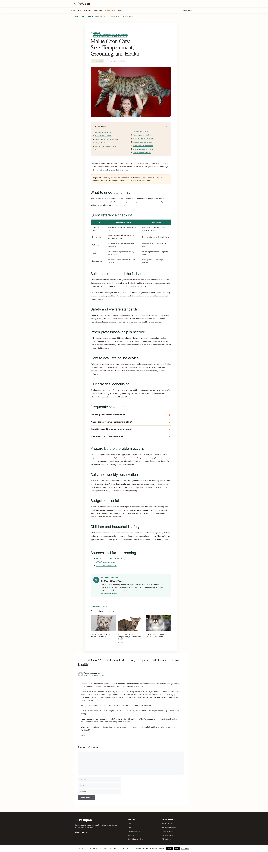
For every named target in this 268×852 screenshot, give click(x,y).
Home (77, 16)
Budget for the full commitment (143, 145)
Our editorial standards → (109, 593)
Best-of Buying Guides (135, 839)
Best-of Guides (110, 10)
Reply (83, 735)
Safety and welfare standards (104, 143)
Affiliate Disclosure (168, 835)
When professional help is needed (106, 146)
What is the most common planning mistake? (111, 422)
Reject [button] (176, 848)
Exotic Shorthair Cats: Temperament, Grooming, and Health (129, 636)
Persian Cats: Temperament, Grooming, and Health (156, 635)
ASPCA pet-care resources (106, 565)
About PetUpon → (81, 832)
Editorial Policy (167, 823)
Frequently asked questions (142, 135)
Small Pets (98, 10)
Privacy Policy (166, 839)
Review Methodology (169, 827)
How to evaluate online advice (104, 150)
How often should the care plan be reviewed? (111, 429)
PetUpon (84, 4)
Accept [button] (169, 848)
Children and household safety (143, 149)
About (120, 10)
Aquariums (87, 10)
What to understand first (103, 132)
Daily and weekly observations (143, 142)
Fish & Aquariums (134, 831)
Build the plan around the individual (106, 139)
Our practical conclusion (140, 131)
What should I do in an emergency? (107, 436)
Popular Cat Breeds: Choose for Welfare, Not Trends (110, 37)
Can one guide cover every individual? (108, 415)
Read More (185, 848)
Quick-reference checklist (103, 136)
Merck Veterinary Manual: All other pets (111, 558)
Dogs (73, 10)
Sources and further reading (142, 152)
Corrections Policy (168, 831)
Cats (79, 10)
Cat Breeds (89, 16)
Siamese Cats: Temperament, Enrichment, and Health (110, 34)
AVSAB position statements (106, 562)
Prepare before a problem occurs (143, 138)
